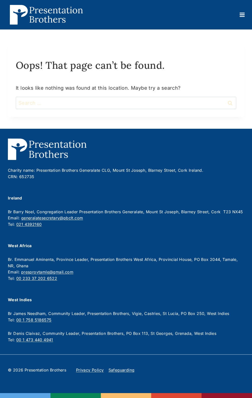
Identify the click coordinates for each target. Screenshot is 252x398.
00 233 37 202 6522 (36, 278)
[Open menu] (242, 14)
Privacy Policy (90, 370)
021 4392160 (29, 224)
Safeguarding (122, 370)
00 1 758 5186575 (33, 319)
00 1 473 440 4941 (34, 339)
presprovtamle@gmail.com (47, 272)
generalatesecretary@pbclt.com (52, 217)
